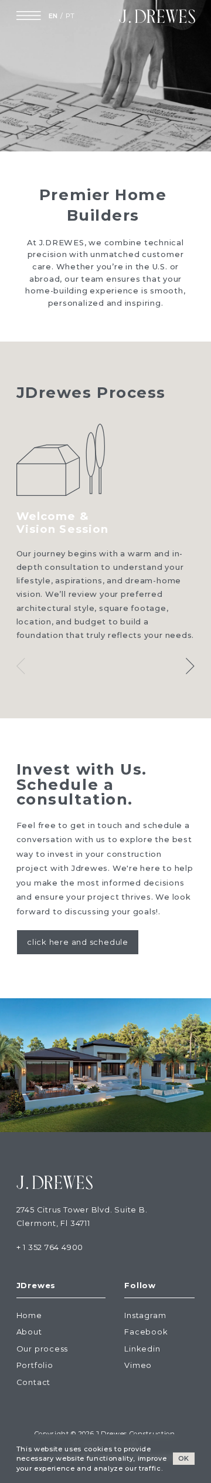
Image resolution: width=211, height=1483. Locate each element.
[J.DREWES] (157, 16)
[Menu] (28, 16)
